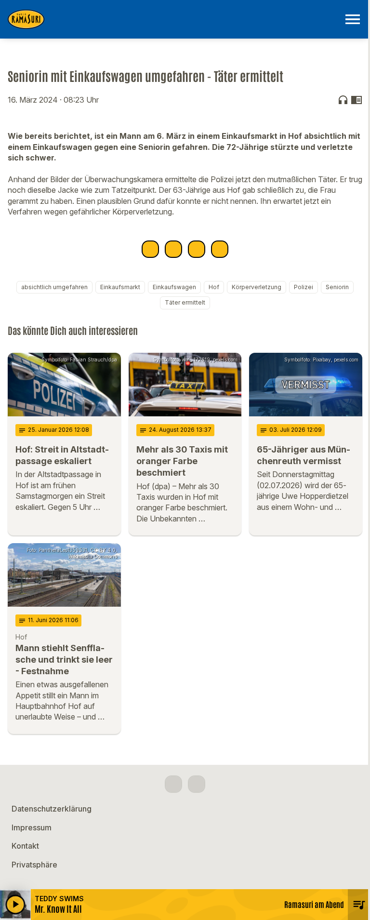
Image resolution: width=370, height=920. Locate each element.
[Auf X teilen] (173, 249)
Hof (214, 287)
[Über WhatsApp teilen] (196, 249)
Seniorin (337, 287)
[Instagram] (196, 784)
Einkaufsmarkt (120, 287)
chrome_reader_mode (356, 100)
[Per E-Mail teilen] (219, 249)
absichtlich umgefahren (54, 287)
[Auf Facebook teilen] (150, 249)
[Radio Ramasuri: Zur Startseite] (173, 19)
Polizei (303, 287)
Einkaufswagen (174, 287)
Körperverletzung (256, 287)
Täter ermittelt (185, 302)
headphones (343, 100)
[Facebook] (173, 784)
